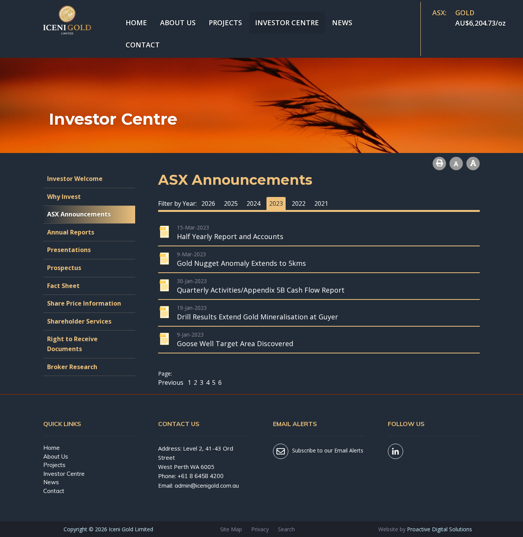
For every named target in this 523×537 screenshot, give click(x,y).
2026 (208, 203)
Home (136, 22)
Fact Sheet (63, 286)
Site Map (231, 529)
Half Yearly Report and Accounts (230, 236)
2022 (299, 203)
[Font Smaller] (456, 163)
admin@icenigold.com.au (207, 485)
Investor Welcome (75, 178)
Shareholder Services (79, 321)
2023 (276, 203)
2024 (253, 203)
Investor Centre (287, 22)
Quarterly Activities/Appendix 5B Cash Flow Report (261, 290)
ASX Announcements (79, 214)
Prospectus (64, 268)
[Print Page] (439, 163)
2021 (321, 203)
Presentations (69, 250)
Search (286, 529)
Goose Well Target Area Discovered (235, 343)
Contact (143, 44)
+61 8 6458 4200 (201, 476)
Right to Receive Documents (72, 344)
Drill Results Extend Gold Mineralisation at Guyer (257, 316)
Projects (225, 22)
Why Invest (64, 196)
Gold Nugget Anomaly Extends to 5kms (241, 263)
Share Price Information (84, 303)
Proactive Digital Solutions (439, 529)
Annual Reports (70, 232)
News (342, 22)
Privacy (260, 529)
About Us (178, 22)
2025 (231, 203)
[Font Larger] (473, 163)
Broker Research (72, 367)
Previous (171, 382)
